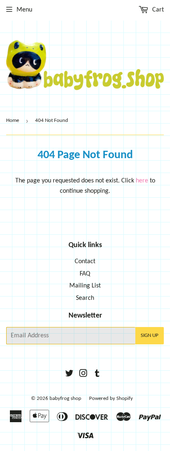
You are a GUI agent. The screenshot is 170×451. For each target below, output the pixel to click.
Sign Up (149, 335)
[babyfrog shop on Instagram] (83, 375)
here (142, 181)
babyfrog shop (65, 398)
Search (85, 298)
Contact (85, 261)
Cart (157, 10)
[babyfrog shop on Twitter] (69, 375)
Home (12, 120)
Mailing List (85, 286)
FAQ (85, 274)
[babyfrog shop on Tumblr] (97, 375)
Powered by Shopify (111, 398)
